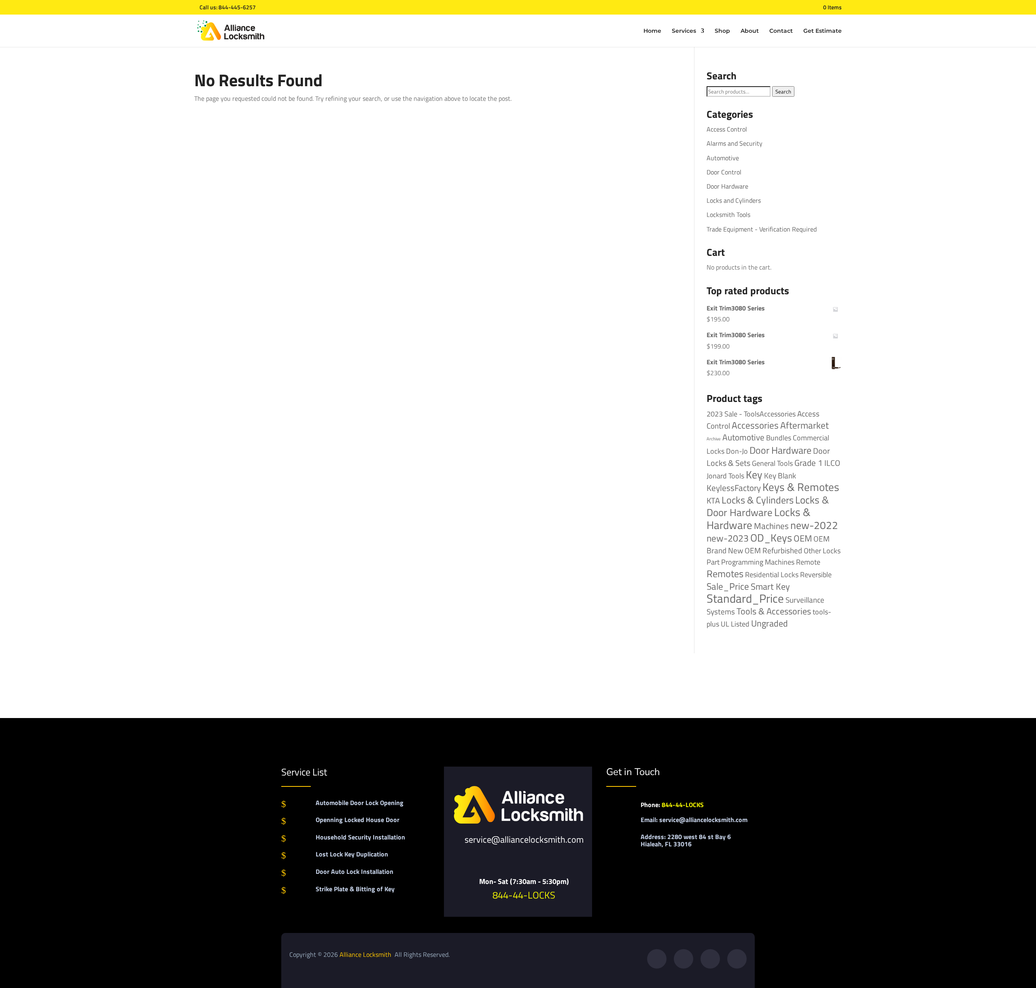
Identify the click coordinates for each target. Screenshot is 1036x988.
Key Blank (780, 475)
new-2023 (728, 538)
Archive (714, 439)
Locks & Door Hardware (768, 506)
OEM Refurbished (773, 550)
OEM (803, 538)
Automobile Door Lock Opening (359, 802)
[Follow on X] (683, 959)
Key (754, 474)
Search (783, 91)
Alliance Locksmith (366, 954)
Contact (781, 31)
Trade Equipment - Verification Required (762, 229)
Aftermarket (804, 425)
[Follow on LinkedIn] (737, 959)
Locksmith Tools (728, 214)
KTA (713, 500)
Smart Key (770, 586)
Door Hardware (727, 186)
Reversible (816, 574)
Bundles (778, 437)
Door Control (724, 172)
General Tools (772, 463)
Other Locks (822, 550)
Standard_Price (745, 598)
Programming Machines (757, 562)
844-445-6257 (237, 7)
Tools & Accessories (774, 611)
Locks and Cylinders (734, 200)
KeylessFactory (734, 487)
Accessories (755, 425)
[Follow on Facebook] (657, 959)
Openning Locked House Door (357, 819)
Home (652, 31)
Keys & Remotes (800, 487)
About (750, 31)
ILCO (832, 463)
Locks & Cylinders (758, 500)
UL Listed (735, 623)
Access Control (727, 129)
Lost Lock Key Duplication (352, 854)
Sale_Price (728, 586)
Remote (808, 561)
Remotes (725, 573)
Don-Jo (737, 451)
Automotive (723, 158)
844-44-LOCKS (524, 895)
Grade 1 (808, 462)
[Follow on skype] (710, 959)
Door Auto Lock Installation (354, 871)
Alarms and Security (734, 143)
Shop (722, 31)
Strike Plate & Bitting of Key (355, 889)
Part (713, 561)
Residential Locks (771, 574)
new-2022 (814, 525)
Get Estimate (822, 31)
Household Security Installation (360, 837)
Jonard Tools (725, 475)
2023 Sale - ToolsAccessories (751, 413)
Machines (771, 525)
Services (684, 31)
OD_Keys (771, 538)
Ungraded (769, 623)
